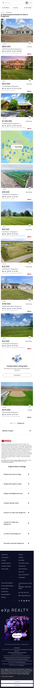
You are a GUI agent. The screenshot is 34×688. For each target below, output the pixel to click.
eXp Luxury (21, 571)
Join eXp (3, 560)
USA (11, 423)
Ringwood (20, 423)
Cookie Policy (4, 591)
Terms (19, 673)
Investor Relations (6, 563)
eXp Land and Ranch (24, 574)
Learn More (21, 665)
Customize (17, 685)
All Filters (6, 7)
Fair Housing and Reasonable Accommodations (17, 652)
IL (14, 423)
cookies (6, 669)
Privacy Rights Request (7, 585)
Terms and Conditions (7, 583)
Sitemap (3, 597)
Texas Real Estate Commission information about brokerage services (17, 657)
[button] (17, 430)
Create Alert (17, 375)
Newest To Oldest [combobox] (16, 7)
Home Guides (4, 568)
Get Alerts (29, 7)
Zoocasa (21, 557)
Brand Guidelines (5, 594)
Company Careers (6, 566)
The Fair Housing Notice (20, 662)
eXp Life (21, 554)
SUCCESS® (21, 560)
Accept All (17, 681)
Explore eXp (4, 554)
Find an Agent (4, 557)
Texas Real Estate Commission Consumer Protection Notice (17, 659)
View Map (18, 147)
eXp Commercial (23, 568)
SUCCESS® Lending (24, 563)
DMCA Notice (17, 647)
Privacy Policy (4, 588)
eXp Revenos (22, 566)
